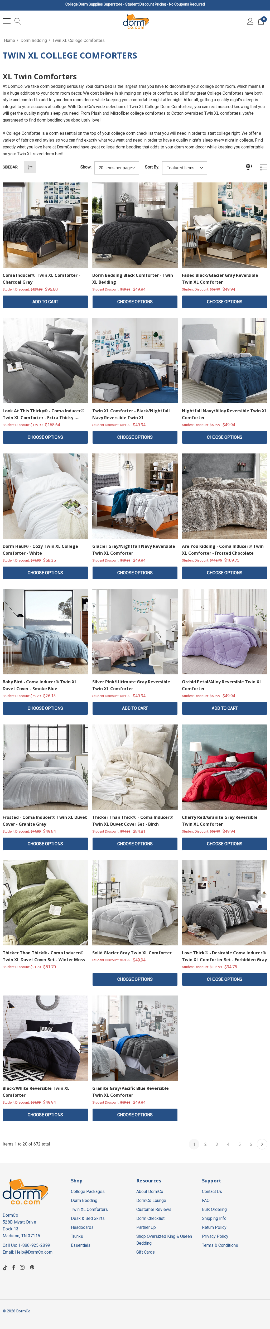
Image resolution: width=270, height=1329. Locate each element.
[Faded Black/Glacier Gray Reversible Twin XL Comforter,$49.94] (224, 225)
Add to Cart (45, 301)
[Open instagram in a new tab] (23, 1267)
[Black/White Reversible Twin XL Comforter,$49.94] (45, 1038)
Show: (85, 167)
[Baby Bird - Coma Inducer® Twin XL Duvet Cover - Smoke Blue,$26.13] (45, 631)
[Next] (262, 1144)
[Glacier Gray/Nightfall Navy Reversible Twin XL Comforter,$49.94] (135, 496)
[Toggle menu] (7, 21)
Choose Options (135, 301)
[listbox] (184, 168)
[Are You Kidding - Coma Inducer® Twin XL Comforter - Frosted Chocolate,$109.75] (224, 496)
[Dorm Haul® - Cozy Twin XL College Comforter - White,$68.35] (45, 496)
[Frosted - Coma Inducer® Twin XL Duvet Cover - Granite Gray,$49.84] (45, 767)
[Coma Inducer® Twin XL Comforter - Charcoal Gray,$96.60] (45, 225)
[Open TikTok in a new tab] (5, 1267)
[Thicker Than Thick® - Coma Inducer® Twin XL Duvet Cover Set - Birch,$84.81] (135, 767)
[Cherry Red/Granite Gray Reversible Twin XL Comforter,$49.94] (224, 767)
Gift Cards (145, 1252)
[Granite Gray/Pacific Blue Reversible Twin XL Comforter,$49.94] (135, 1038)
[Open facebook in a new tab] (13, 1267)
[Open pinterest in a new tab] (33, 1267)
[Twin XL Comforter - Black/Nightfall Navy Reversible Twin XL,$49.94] (135, 360)
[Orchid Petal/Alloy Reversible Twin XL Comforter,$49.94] (224, 631)
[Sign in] (250, 21)
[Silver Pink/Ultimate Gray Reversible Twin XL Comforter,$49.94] (135, 631)
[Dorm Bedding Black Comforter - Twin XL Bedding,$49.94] (135, 225)
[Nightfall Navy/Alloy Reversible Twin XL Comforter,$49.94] (224, 360)
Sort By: (152, 167)
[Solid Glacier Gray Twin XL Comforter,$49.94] (135, 902)
